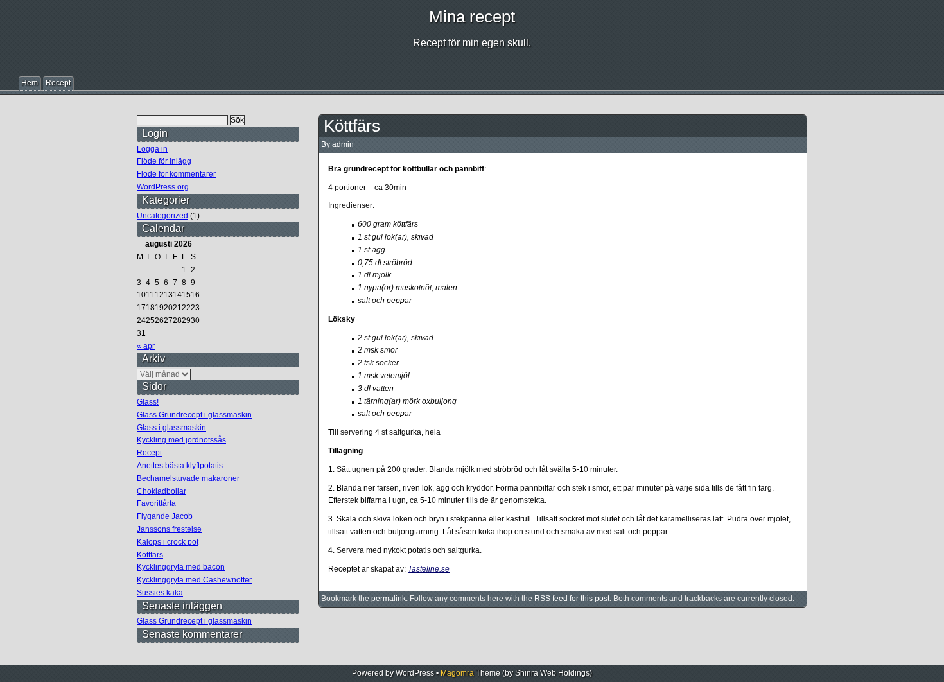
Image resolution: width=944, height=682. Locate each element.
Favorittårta (156, 503)
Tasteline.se (429, 568)
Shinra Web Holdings (552, 673)
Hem (29, 82)
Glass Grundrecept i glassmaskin (194, 414)
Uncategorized (162, 215)
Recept (58, 82)
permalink (388, 598)
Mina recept (472, 16)
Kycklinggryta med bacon (181, 567)
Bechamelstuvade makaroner (188, 478)
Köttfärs (150, 554)
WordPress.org (163, 186)
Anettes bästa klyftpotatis (180, 465)
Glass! (148, 402)
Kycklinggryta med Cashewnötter (194, 579)
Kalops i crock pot (167, 542)
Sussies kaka (160, 592)
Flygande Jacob (165, 516)
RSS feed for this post (571, 598)
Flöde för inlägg (164, 161)
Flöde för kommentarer (176, 174)
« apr (146, 346)
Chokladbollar (161, 491)
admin (343, 144)
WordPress (415, 673)
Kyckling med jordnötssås (181, 439)
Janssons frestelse (169, 529)
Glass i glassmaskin (171, 427)
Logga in (152, 148)
